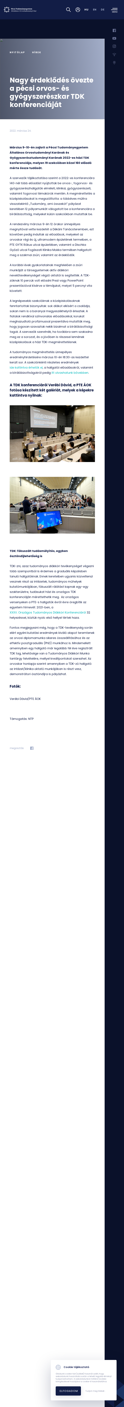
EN (95, 9)
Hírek (36, 52)
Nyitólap (17, 52)
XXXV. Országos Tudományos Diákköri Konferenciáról (48, 612)
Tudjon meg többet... (95, 1391)
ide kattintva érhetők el (26, 367)
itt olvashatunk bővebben (70, 373)
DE (103, 9)
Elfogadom (69, 1391)
